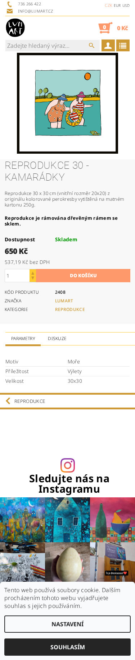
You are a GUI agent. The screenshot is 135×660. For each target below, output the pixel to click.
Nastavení (67, 624)
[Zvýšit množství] (33, 272)
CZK (108, 5)
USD (126, 5)
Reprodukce (70, 309)
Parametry (23, 338)
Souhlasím (67, 647)
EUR (117, 5)
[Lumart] (15, 27)
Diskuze (57, 338)
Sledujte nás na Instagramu (69, 483)
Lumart (64, 301)
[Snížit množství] (33, 278)
